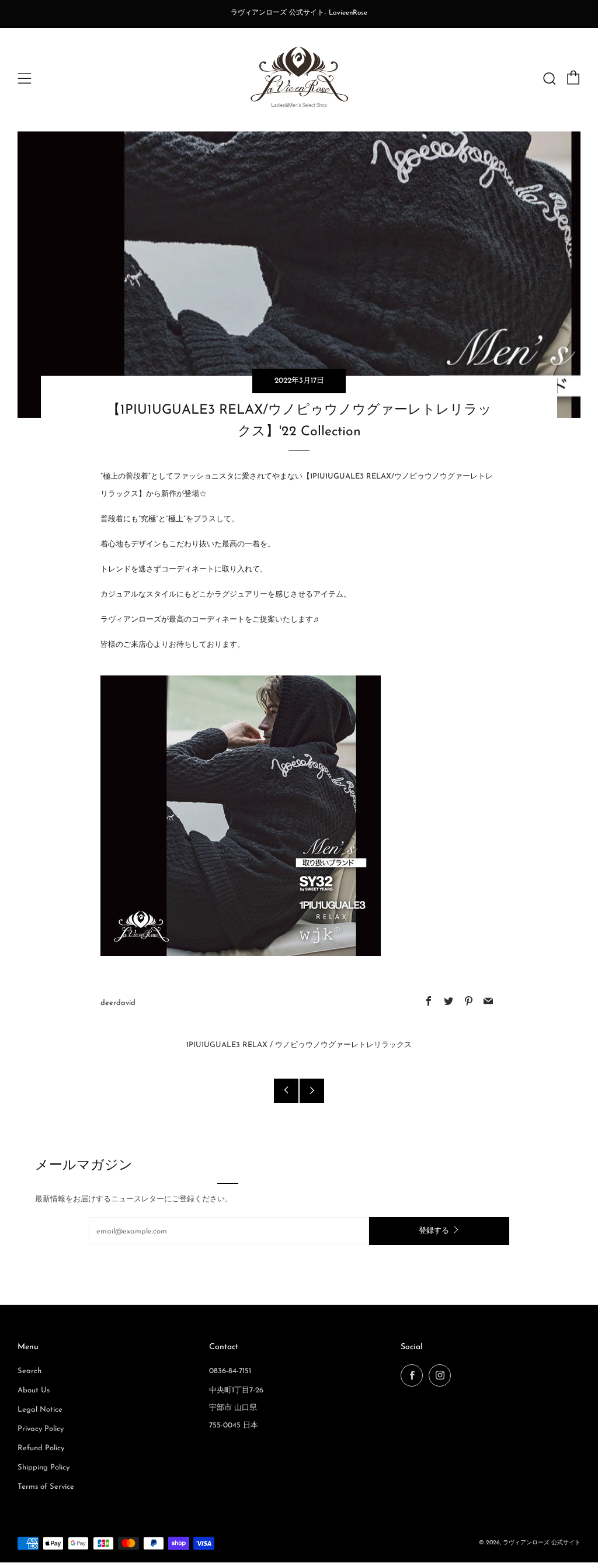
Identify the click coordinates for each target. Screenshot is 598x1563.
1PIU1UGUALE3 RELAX (226, 1045)
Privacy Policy (41, 1429)
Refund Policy (41, 1448)
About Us (34, 1390)
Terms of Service (46, 1487)
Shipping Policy (43, 1467)
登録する (434, 1231)
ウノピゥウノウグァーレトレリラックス (343, 1045)
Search (29, 1371)
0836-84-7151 (230, 1371)
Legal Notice (40, 1409)
